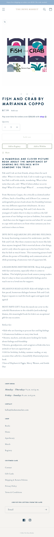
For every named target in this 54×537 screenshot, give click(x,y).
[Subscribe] (46, 509)
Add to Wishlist (40, 146)
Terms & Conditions (13, 492)
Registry (8, 450)
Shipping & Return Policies (16, 480)
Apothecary (10, 438)
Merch (7, 444)
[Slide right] (33, 94)
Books (7, 425)
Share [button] (7, 152)
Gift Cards (9, 473)
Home (7, 431)
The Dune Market (29, 533)
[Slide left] (21, 94)
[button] (3, 9)
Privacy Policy (11, 486)
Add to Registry (14, 146)
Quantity (5, 121)
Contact (8, 467)
